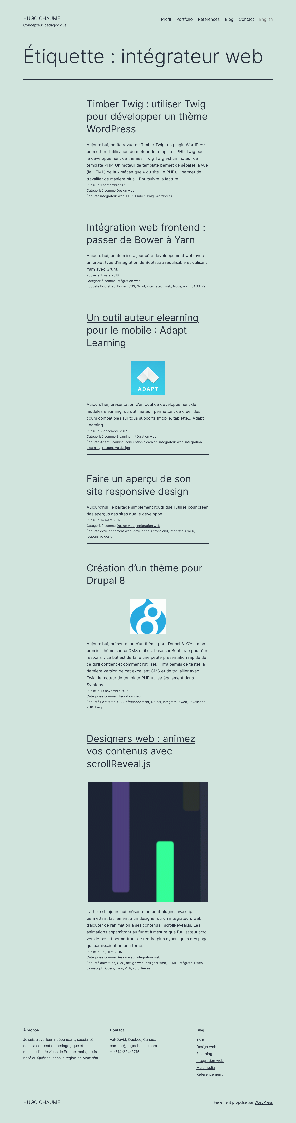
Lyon (119, 968)
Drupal (156, 702)
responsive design (116, 448)
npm (186, 286)
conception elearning (141, 442)
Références (209, 19)
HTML (172, 963)
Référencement (209, 1074)
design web (135, 963)
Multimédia (205, 1067)
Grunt (141, 286)
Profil (166, 19)
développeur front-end (150, 531)
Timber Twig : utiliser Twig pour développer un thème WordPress (147, 116)
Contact (246, 19)
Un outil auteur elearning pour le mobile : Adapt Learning (143, 330)
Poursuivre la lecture (158, 179)
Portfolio (184, 19)
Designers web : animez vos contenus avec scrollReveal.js (141, 751)
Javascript (197, 702)
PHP (129, 196)
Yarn (205, 286)
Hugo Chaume (41, 18)
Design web (126, 190)
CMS (120, 963)
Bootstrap (107, 286)
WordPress (264, 1102)
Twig (150, 196)
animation (107, 963)
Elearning (124, 436)
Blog (229, 19)
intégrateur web (112, 196)
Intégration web (129, 281)
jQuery (109, 968)
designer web (155, 963)
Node (177, 286)
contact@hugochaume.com (133, 1046)
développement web (115, 531)
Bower (122, 286)
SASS (195, 286)
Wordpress (164, 196)
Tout (200, 1040)
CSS (131, 286)
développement (137, 702)
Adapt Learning (112, 442)
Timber (139, 196)
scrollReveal (142, 968)
